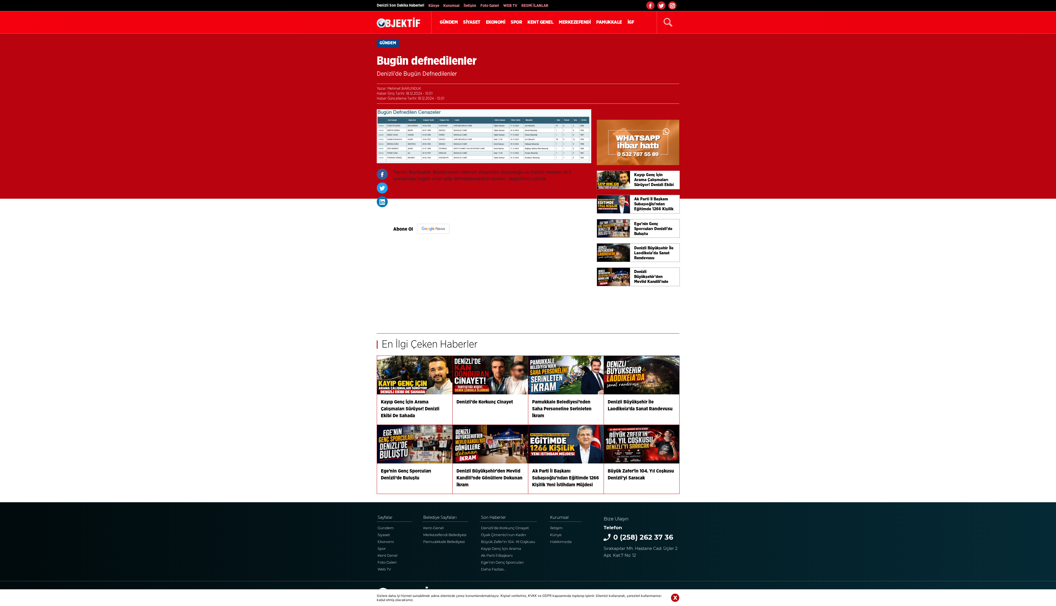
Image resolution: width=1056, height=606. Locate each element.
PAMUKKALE (609, 22)
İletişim (470, 6)
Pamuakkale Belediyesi (444, 541)
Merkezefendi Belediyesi (444, 535)
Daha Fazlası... (493, 569)
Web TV (384, 569)
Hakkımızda (561, 541)
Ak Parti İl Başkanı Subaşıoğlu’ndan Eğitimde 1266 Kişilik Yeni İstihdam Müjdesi (505, 556)
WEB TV (510, 6)
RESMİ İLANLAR (534, 6)
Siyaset (384, 535)
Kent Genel (387, 555)
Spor (382, 548)
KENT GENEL (540, 22)
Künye (433, 6)
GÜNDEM (449, 22)
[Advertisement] (492, 281)
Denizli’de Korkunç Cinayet (505, 528)
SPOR (516, 22)
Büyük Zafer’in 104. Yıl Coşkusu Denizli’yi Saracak (508, 542)
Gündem (386, 528)
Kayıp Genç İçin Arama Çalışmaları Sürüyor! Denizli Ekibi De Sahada (505, 549)
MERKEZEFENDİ (575, 22)
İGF (631, 22)
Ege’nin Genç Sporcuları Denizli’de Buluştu (502, 563)
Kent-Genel (433, 528)
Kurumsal (451, 6)
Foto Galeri (489, 6)
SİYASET (471, 22)
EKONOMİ (495, 22)
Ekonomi (386, 541)
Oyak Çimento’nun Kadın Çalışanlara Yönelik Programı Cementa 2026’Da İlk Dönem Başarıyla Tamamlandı (507, 535)
